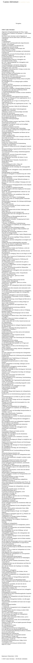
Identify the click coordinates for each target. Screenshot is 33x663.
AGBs (16, 656)
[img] (16, 10)
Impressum (4, 656)
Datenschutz (11, 656)
